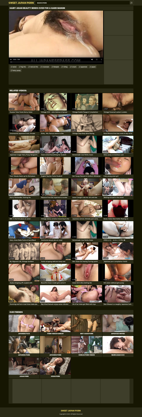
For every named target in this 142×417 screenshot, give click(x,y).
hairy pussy (17, 70)
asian (14, 67)
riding (65, 67)
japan (94, 67)
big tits (23, 67)
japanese (84, 67)
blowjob (56, 67)
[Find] (131, 2)
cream (74, 67)
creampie (45, 67)
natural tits (34, 67)
